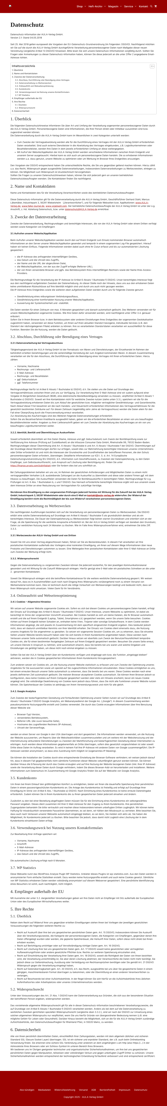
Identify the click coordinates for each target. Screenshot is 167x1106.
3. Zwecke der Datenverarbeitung (28, 77)
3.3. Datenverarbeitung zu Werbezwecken (33, 83)
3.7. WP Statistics (22, 95)
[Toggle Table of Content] (151, 66)
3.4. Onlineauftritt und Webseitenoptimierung (34, 86)
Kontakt (143, 6)
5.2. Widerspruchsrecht (25, 108)
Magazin (113, 6)
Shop (80, 6)
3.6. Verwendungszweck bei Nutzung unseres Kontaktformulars (42, 92)
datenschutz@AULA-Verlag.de (81, 209)
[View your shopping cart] (155, 6)
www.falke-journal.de (33, 206)
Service (128, 6)
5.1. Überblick (21, 105)
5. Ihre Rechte (18, 101)
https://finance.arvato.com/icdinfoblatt (30, 465)
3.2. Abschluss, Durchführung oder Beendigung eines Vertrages (42, 80)
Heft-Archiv (95, 6)
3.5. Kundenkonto (22, 89)
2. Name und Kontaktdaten (24, 73)
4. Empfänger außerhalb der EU (27, 98)
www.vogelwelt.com (56, 206)
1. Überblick (17, 70)
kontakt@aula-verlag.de (100, 495)
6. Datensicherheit (20, 111)
